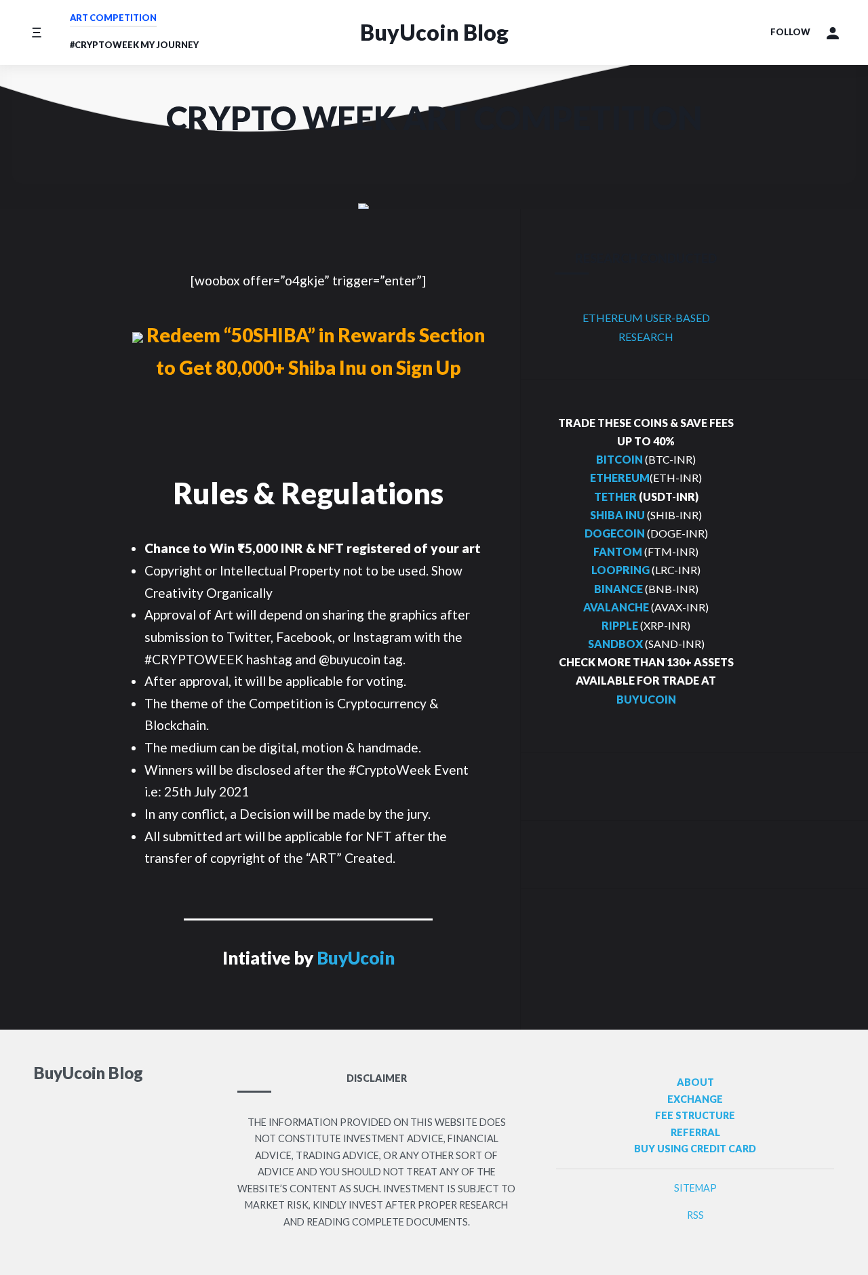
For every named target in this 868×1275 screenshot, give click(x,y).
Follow (790, 31)
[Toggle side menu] (36, 32)
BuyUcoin (356, 958)
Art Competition (113, 17)
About (695, 1082)
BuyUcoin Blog (434, 32)
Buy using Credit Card (695, 1148)
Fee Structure (695, 1115)
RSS (695, 1215)
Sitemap (695, 1188)
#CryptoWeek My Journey (134, 44)
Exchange (695, 1099)
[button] (832, 32)
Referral (695, 1132)
